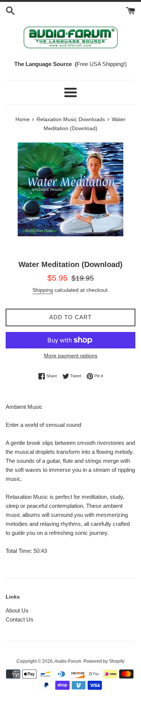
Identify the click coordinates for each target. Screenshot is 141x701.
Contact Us (19, 619)
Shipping (42, 290)
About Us (17, 610)
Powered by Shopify (103, 661)
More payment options (70, 356)
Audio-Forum (68, 661)
